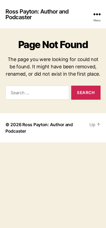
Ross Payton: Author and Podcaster (36, 14)
